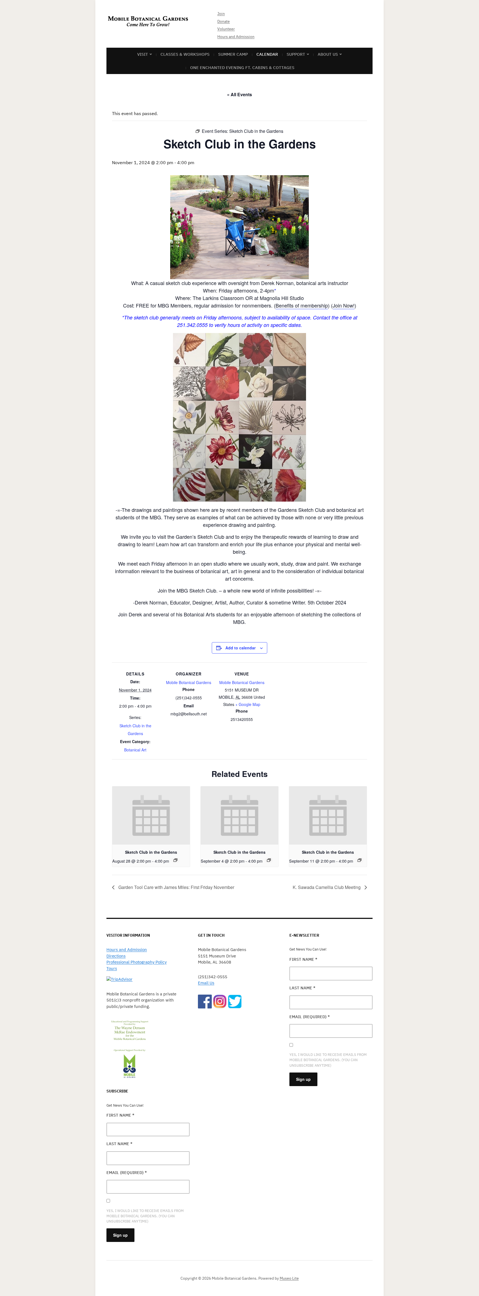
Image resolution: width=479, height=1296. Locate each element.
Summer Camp (233, 54)
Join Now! (344, 305)
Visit (142, 54)
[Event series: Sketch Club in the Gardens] (175, 860)
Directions (116, 956)
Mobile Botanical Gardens (188, 682)
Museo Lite (289, 1278)
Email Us (206, 982)
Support (296, 54)
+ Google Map (247, 704)
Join (221, 13)
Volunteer (226, 28)
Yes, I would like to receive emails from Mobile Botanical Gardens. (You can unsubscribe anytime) (145, 1216)
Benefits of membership (302, 305)
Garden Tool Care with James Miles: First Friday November (175, 887)
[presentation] (151, 815)
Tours (111, 968)
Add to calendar (240, 647)
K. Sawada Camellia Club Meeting (327, 887)
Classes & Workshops (185, 54)
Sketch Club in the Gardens (151, 852)
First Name (120, 1115)
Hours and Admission (235, 36)
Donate (223, 21)
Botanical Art (135, 750)
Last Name (119, 1143)
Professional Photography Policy (136, 962)
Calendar (267, 54)
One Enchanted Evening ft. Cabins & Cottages (242, 67)
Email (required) (126, 1172)
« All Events (239, 94)
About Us (328, 54)
